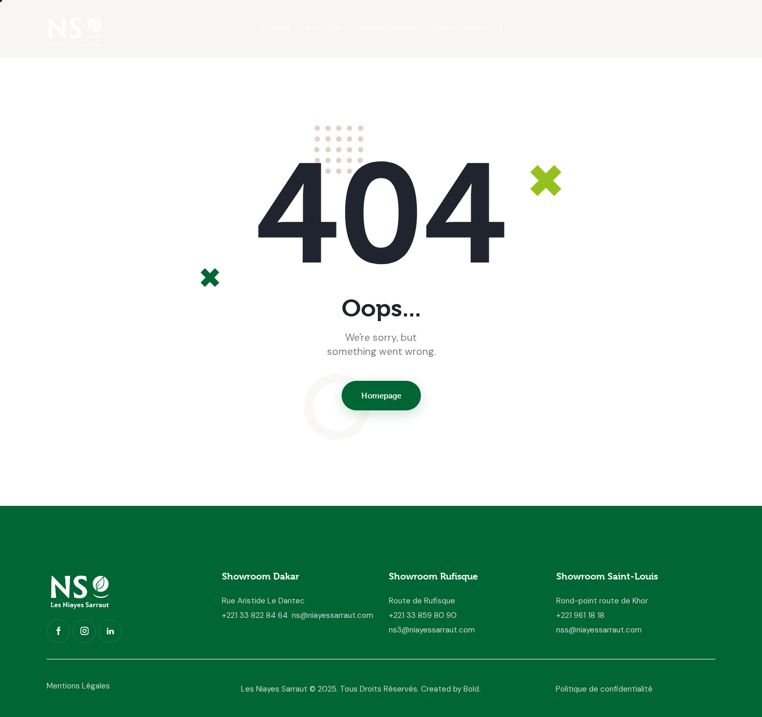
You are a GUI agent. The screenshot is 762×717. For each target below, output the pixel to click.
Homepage (381, 396)
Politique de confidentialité (604, 689)
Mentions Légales (78, 686)
